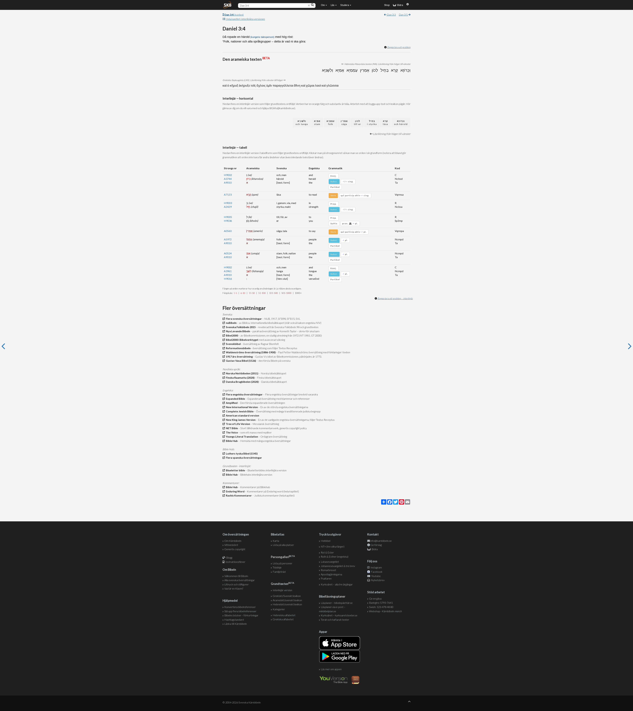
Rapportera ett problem (398, 47)
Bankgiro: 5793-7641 (381, 602)
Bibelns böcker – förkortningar (241, 615)
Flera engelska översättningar (244, 394)
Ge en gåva (375, 598)
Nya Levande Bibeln (237, 331)
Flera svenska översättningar (243, 318)
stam (317, 122)
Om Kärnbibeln (232, 540)
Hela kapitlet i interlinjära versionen (245, 18)
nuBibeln (231, 322)
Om (323, 4)
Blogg (229, 557)
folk (331, 122)
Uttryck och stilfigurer (236, 584)
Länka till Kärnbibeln (235, 623)
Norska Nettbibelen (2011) (241, 373)
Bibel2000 (231, 335)
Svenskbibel (233, 343)
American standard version (242, 415)
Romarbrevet (328, 570)
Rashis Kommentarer (238, 495)
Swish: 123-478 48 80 (381, 606)
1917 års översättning (239, 356)
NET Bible (231, 428)
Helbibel (325, 540)
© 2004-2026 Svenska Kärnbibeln (242, 702)
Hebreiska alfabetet (284, 615)
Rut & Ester (327, 552)
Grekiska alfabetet (283, 619)
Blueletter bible (235, 470)
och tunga (302, 122)
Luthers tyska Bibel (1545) (241, 453)
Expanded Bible (235, 398)
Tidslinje (277, 567)
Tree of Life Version (237, 423)
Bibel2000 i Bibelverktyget (241, 339)
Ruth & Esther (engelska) (334, 556)
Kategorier (279, 609)
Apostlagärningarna (331, 574)
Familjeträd (279, 571)
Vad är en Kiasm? (233, 588)
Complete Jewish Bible (239, 411)
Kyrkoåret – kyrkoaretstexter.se (339, 615)
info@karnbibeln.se (381, 540)
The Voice (231, 432)
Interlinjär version (282, 590)
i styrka (372, 122)
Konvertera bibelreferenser (240, 606)
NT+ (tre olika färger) (332, 546)
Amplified (231, 402)
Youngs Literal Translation (241, 436)
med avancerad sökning (271, 339)
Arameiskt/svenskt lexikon (287, 600)
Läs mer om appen (331, 669)
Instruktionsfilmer (235, 561)
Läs (333, 4)
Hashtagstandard (234, 619)
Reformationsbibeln (238, 348)
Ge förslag (376, 544)
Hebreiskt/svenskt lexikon (287, 604)
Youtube (376, 575)
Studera (344, 4)
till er (357, 122)
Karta (276, 540)
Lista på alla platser (283, 544)
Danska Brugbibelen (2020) (242, 381)
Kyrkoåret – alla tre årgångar (337, 584)
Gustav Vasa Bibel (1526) (240, 360)
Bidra (399, 4)
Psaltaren (326, 578)
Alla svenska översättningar (239, 580)
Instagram (376, 567)
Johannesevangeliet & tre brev (338, 565)
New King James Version (240, 419)
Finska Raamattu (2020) (240, 377)
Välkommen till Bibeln (236, 575)
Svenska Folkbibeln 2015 (240, 327)
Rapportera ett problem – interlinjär (395, 298)
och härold (401, 122)
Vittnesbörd (231, 544)
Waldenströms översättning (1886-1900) (250, 352)
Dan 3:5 (403, 14)
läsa (385, 122)
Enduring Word (234, 491)
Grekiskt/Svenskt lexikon (287, 595)
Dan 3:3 (391, 14)
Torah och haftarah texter (335, 619)
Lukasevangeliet (330, 561)
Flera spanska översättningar (243, 457)
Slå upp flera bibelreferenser (240, 611)
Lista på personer (282, 563)
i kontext (234, 14)
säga (344, 122)
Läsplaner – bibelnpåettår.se (337, 602)
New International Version (241, 407)
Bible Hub (231, 440)
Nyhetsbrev (377, 580)
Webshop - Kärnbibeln (385, 611)
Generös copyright (234, 549)
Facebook (376, 571)
